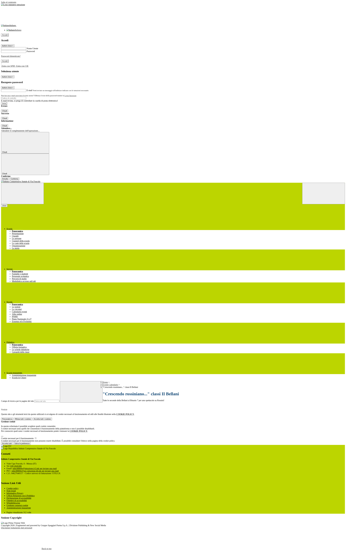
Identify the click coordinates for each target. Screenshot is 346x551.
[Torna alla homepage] (173, 181)
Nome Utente (32, 48)
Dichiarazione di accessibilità (18, 498)
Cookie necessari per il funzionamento (17, 438)
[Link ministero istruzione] (13, 5)
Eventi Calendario (110, 385)
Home (105, 382)
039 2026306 (16, 466)
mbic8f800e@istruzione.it (35, 468)
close (4, 206)
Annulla (5, 179)
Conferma (14, 179)
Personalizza (7, 419)
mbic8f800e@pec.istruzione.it (35, 471)
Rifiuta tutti (23, 419)
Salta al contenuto (8, 2)
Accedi (5, 35)
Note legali (11, 491)
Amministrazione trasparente (18, 508)
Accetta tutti (42, 419)
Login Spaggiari (70, 96)
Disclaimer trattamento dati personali (16, 528)
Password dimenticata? (11, 56)
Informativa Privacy (14, 493)
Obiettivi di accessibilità (16, 500)
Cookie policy (12, 488)
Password (31, 51)
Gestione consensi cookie (17, 505)
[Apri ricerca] (323, 193)
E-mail (29, 90)
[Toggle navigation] (22, 193)
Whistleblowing (13, 503)
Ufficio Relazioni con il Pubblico (20, 496)
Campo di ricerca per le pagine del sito (17, 401)
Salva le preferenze (22, 443)
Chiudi (4, 111)
